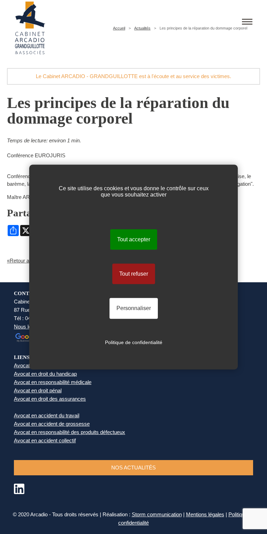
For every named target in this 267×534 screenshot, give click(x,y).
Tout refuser (133, 274)
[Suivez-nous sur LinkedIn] (19, 492)
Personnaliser (133, 308)
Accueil (119, 28)
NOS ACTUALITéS (133, 467)
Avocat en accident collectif (45, 440)
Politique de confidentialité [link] (133, 342)
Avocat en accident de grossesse (52, 424)
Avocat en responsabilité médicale (52, 382)
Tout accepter (133, 239)
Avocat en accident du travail (46, 415)
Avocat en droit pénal (38, 390)
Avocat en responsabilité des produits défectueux (69, 432)
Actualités (142, 28)
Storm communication (157, 514)
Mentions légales (205, 514)
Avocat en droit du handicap (45, 374)
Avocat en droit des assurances (50, 399)
